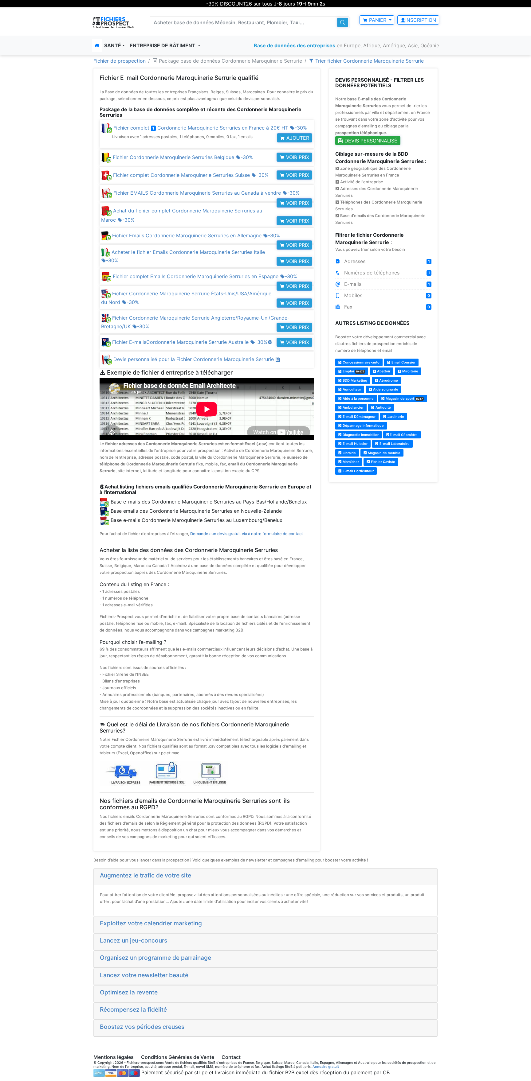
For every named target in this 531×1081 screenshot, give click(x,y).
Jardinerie (395, 416)
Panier (378, 20)
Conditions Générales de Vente (177, 1057)
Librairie (349, 453)
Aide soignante (385, 389)
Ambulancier (353, 407)
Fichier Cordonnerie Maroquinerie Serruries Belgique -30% (182, 157)
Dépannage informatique (363, 425)
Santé (112, 45)
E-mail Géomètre (404, 435)
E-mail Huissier (355, 443)
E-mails (386, 284)
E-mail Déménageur (359, 416)
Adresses (386, 261)
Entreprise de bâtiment (163, 45)
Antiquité (383, 407)
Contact (231, 1057)
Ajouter (297, 138)
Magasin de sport (404, 398)
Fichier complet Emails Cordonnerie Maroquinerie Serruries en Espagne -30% (204, 276)
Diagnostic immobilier (360, 435)
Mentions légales (113, 1057)
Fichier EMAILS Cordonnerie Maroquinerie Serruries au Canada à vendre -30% (206, 193)
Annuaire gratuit (326, 1066)
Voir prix (297, 157)
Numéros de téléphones (386, 273)
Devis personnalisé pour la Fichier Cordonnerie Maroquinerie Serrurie (194, 359)
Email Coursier (403, 362)
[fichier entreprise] (113, 22)
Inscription (420, 20)
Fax (386, 307)
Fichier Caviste (382, 462)
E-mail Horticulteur (358, 471)
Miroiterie (409, 371)
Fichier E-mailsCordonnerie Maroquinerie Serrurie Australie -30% (191, 342)
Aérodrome (388, 380)
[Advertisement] (383, 531)
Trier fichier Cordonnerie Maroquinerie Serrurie (369, 61)
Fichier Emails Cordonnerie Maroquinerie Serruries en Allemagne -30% (195, 235)
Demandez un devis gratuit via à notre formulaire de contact (246, 533)
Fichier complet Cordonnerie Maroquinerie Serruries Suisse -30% (190, 175)
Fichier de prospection (119, 61)
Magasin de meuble (383, 453)
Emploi (353, 371)
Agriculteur (351, 389)
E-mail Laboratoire (394, 443)
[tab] (265, 877)
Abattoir (383, 371)
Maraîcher (350, 462)
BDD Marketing (354, 380)
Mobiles (386, 295)
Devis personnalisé (370, 141)
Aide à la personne (358, 398)
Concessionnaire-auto (361, 362)
